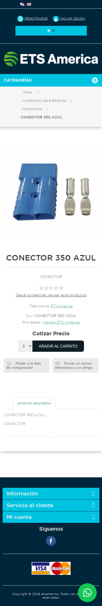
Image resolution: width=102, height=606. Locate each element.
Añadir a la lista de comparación (23, 365)
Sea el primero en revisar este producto (51, 295)
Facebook (51, 541)
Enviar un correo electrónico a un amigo (74, 365)
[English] (29, 4)
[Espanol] (22, 4)
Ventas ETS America (61, 322)
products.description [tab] (34, 403)
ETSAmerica (62, 306)
